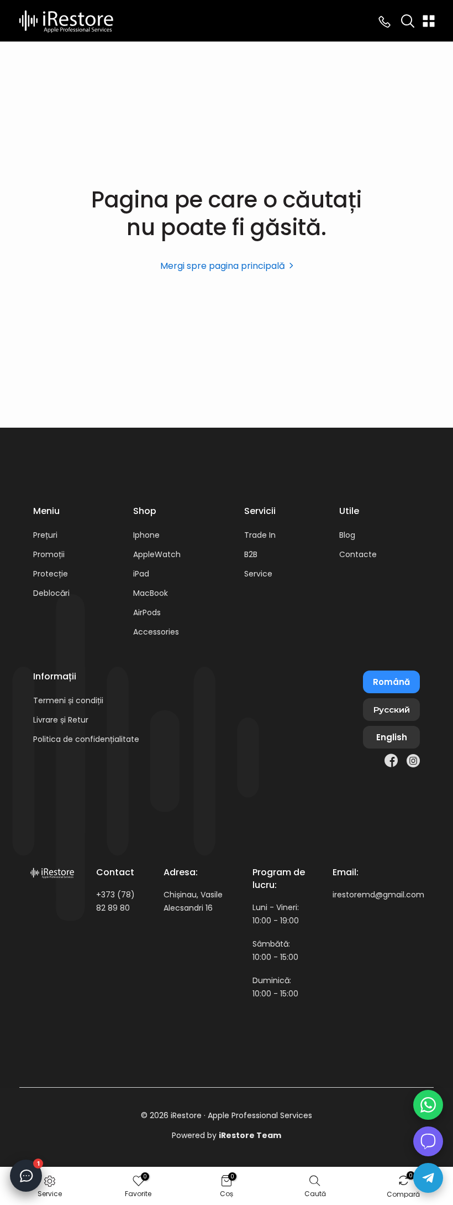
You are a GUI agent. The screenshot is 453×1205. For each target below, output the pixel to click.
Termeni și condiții (68, 700)
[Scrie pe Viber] (428, 1141)
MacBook (150, 593)
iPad (141, 573)
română (391, 682)
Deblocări (51, 593)
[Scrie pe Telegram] (428, 1178)
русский (391, 709)
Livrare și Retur (60, 719)
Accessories (156, 631)
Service (258, 573)
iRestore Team (250, 1135)
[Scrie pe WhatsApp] (428, 1105)
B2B (250, 554)
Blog (347, 535)
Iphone (146, 535)
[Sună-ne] (384, 21)
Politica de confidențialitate (86, 739)
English (391, 737)
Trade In (260, 535)
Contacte (358, 554)
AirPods (147, 612)
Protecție (50, 573)
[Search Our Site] (407, 21)
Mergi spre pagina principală (222, 265)
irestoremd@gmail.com (378, 894)
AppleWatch (157, 554)
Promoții (49, 554)
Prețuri (45, 535)
